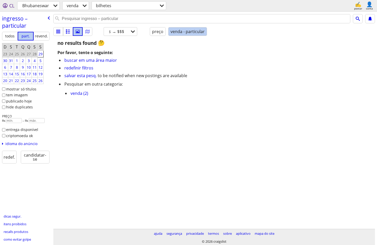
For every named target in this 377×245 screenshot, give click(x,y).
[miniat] (68, 31)
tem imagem (17, 95)
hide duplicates (19, 107)
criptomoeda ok (19, 135)
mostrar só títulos (21, 89)
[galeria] (78, 31)
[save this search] (370, 18)
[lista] (58, 31)
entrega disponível (22, 129)
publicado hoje (19, 101)
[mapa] (87, 31)
